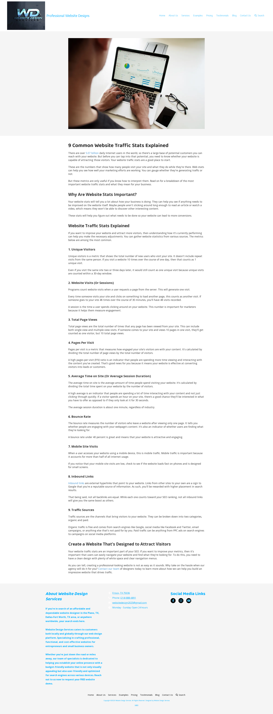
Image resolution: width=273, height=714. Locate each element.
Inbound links (76, 483)
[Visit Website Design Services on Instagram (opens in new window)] (180, 600)
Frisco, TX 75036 (121, 593)
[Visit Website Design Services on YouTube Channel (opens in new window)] (188, 600)
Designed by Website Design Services (157, 700)
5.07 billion (92, 153)
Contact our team (108, 568)
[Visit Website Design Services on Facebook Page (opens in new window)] (173, 600)
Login (136, 705)
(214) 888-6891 (128, 597)
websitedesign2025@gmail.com (129, 602)
